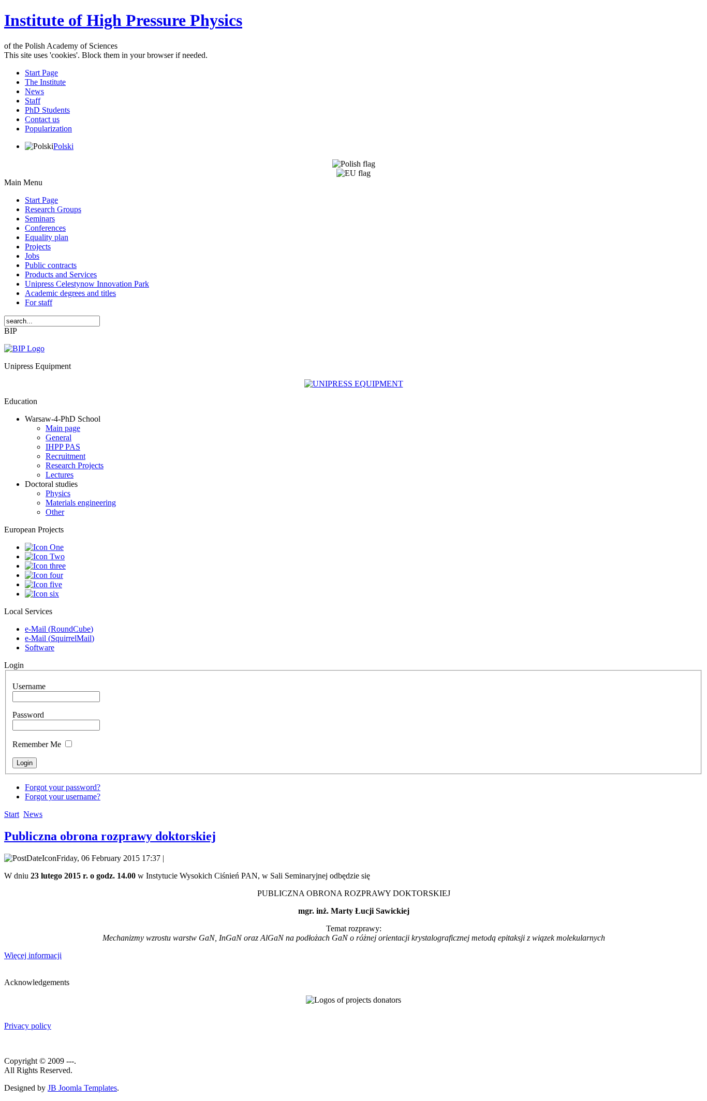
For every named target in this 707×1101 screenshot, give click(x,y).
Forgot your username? (62, 796)
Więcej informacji (33, 955)
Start (11, 814)
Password (28, 714)
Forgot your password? (62, 787)
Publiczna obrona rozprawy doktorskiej (110, 836)
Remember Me (36, 744)
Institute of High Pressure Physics (123, 20)
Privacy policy (27, 1025)
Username (29, 686)
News (32, 814)
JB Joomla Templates (82, 1087)
